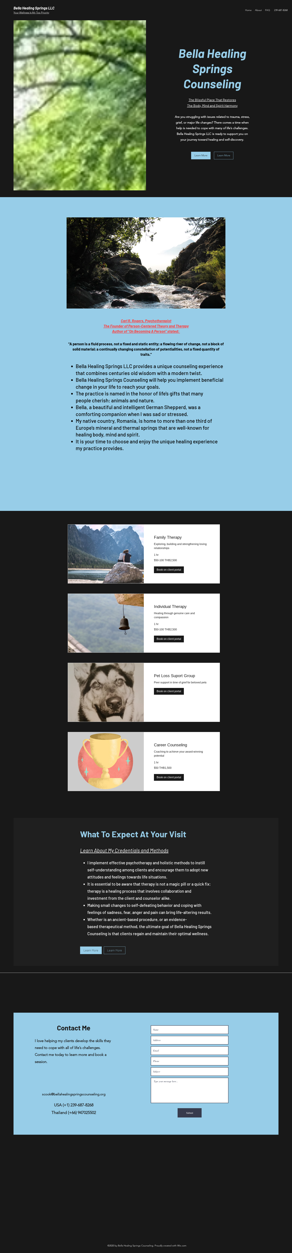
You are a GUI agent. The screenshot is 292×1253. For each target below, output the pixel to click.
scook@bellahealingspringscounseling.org (73, 1094)
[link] (182, 537)
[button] (169, 569)
